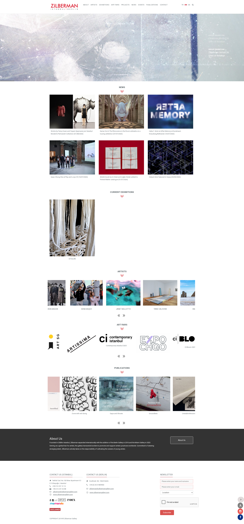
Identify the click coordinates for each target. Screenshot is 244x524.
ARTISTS (94, 5)
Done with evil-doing (102, 418)
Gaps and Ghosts (139, 418)
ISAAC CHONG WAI (139, 309)
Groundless (176, 418)
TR (183, 5)
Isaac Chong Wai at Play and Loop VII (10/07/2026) (69, 177)
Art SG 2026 (66, 352)
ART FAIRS (115, 5)
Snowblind (66, 418)
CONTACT (164, 5)
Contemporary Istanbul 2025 (139, 346)
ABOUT (86, 5)
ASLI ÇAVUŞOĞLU (177, 309)
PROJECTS (125, 5)
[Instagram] (240, 511)
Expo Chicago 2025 (177, 356)
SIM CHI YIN (103, 309)
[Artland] (240, 505)
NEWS (134, 5)
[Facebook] (240, 517)
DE (189, 5)
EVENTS (141, 5)
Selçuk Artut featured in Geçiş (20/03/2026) (165, 177)
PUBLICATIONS (152, 5)
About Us (181, 445)
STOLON (72, 259)
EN (186, 5)
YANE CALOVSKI (66, 309)
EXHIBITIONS (104, 5)
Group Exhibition (62, 48)
